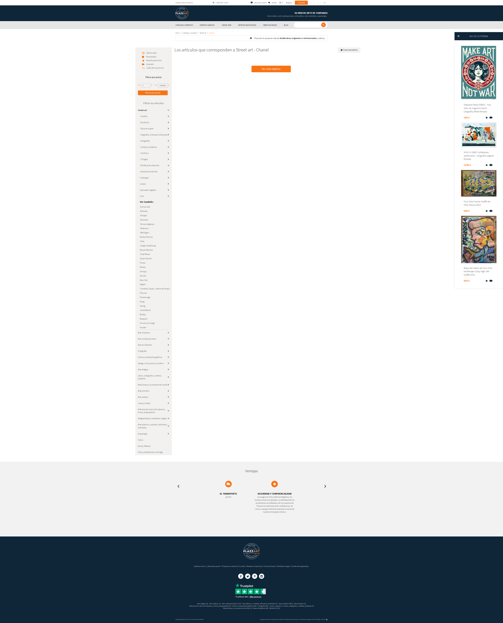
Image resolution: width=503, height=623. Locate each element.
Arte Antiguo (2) (202, 603)
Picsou (143, 262)
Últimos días (151, 53)
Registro (289, 2)
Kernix (324, 619)
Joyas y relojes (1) (276, 606)
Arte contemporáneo (147, 338)
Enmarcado (145, 206)
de (318, 2)
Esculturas (144, 122)
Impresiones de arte (148, 171)
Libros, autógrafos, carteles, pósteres (150, 377)
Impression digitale (148, 190)
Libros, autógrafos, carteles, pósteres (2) (299, 606)
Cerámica (144, 153)
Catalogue (144, 177)
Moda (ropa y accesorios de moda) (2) (237, 608)
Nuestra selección (154, 60)
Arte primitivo (143, 391)
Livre (142, 196)
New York (144, 280)
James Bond (145, 310)
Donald (143, 275)
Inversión (150, 64)
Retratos (144, 211)
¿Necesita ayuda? (213, 566)
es (325, 2)
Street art (203, 33)
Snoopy (143, 271)
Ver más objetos (271, 69)
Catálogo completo (189, 33)
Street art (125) (274, 608)
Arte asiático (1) (215, 603)
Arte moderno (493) (285, 603)
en (314, 2)
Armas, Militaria (144, 446)
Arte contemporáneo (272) (231, 603)
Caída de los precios (155, 67)
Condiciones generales (299, 566)
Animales (144, 219)
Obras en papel (147, 128)
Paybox (318, 619)
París (142, 241)
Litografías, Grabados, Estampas (153, 134)
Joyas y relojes (144, 403)
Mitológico (144, 232)
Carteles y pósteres (148, 147)
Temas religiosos (147, 224)
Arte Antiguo (143, 369)
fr (310, 2)
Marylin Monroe (146, 250)
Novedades (151, 56)
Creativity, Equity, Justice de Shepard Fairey (156, 288)
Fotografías (145, 140)
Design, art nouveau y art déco (151, 363)
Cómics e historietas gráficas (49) (244, 606)
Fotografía (142, 351)
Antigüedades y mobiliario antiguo (152, 418)
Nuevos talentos (145, 344)
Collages (144, 159)
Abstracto (144, 228)
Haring (142, 306)
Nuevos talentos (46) (260, 608)
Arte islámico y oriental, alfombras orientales (152, 426)
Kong (142, 301)
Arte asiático (143, 397)
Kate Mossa (145, 254)
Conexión (301, 2)
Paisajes (143, 215)
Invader (143, 327)
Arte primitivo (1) (300, 603)
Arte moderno (144, 332)
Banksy (143, 314)
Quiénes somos (200, 566)
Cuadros (143, 116)
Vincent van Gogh (147, 323)
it (321, 2)
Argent (143, 284)
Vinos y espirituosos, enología (150, 452)
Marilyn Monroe (146, 237)
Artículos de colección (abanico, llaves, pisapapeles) (151, 411)
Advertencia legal (283, 566)
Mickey (143, 267)
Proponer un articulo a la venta (233, 566)
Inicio (178, 33)
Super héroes (146, 258)
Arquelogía (142, 433)
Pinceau (143, 293)
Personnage (145, 297)
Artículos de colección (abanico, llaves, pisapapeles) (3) (210, 606)
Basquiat (143, 318)
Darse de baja (270, 566)
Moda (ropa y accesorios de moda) (152, 384)
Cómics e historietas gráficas (150, 357)
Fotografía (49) (263, 606)
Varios (140, 440)
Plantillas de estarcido (149, 165)
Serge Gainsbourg (148, 245)
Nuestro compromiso (255, 566)
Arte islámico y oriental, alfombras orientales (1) (260, 603)
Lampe (143, 183)
